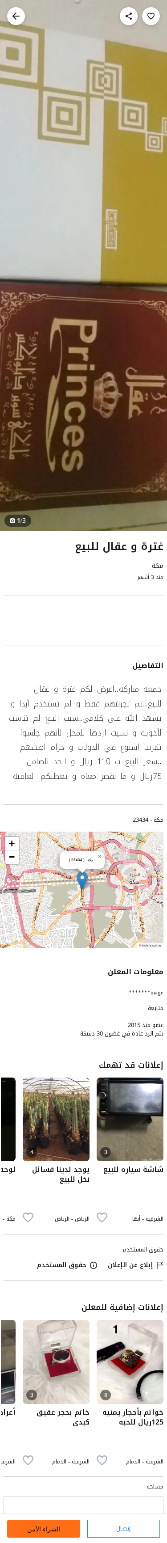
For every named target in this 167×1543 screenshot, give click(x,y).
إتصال (123, 1528)
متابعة (155, 1008)
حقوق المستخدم (61, 1265)
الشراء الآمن (43, 1529)
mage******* (146, 992)
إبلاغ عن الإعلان (130, 1265)
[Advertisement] (83, 622)
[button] (82, 880)
